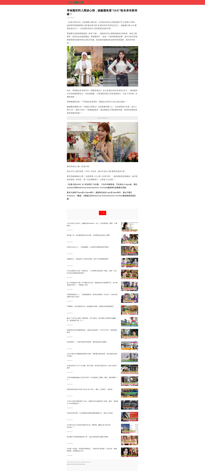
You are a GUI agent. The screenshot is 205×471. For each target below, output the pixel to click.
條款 (79, 464)
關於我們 (69, 464)
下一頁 (102, 213)
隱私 (81, 464)
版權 (84, 464)
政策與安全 (74, 464)
